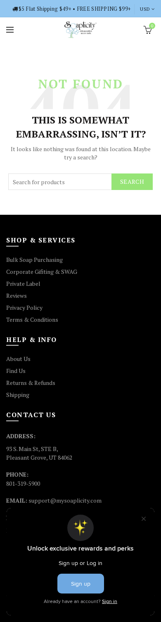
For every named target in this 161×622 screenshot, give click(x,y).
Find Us (16, 371)
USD (145, 9)
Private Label (23, 283)
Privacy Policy (24, 307)
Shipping (17, 395)
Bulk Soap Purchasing (34, 260)
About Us (18, 359)
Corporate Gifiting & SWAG (41, 271)
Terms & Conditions (32, 319)
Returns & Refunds (30, 383)
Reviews (16, 295)
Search (132, 181)
